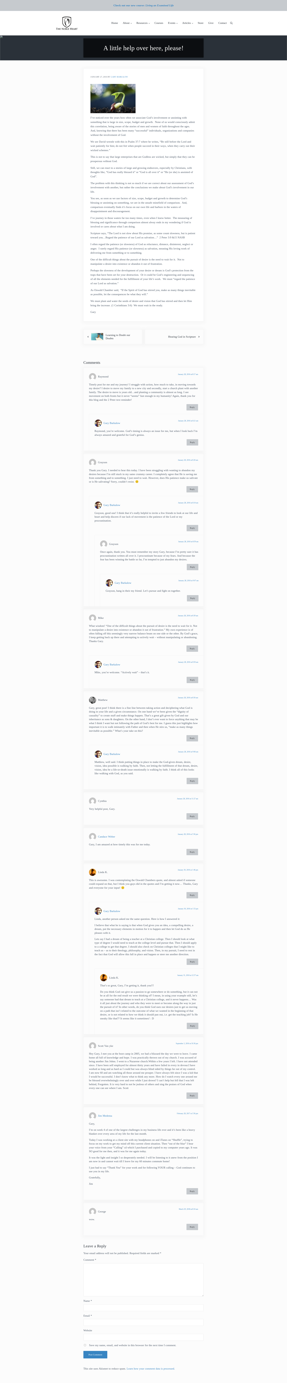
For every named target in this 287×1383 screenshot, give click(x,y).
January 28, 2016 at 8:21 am (188, 421)
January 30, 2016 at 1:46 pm (188, 870)
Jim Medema (105, 1115)
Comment (89, 1259)
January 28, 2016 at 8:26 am (188, 460)
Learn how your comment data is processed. (151, 1368)
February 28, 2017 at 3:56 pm (187, 1113)
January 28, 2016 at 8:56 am (188, 698)
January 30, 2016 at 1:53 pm (188, 909)
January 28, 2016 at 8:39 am (188, 616)
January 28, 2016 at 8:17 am (188, 374)
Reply (192, 407)
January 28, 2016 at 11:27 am (187, 799)
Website (87, 1330)
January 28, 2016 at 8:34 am (188, 503)
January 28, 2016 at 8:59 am (188, 542)
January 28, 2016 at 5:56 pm (188, 834)
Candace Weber (106, 836)
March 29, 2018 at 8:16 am (188, 1209)
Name (87, 1300)
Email (87, 1315)
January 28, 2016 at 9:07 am (188, 581)
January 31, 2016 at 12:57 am (187, 975)
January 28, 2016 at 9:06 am (188, 752)
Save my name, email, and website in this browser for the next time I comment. (132, 1345)
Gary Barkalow (112, 423)
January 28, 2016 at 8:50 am (188, 662)
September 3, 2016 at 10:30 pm (187, 1043)
